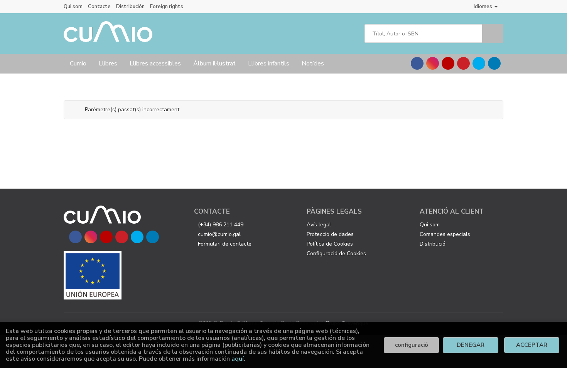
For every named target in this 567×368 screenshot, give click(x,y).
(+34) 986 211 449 (220, 224)
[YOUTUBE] (448, 63)
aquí (237, 359)
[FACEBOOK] (417, 63)
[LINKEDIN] (494, 63)
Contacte (99, 6)
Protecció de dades (330, 234)
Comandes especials (445, 234)
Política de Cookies (330, 244)
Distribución (130, 6)
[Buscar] (492, 33)
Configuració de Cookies (336, 253)
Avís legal (319, 224)
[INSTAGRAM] (432, 63)
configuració (411, 345)
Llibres (108, 63)
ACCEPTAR (531, 345)
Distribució (433, 244)
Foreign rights (166, 6)
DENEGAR (470, 345)
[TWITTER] (478, 63)
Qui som (73, 6)
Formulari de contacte (224, 244)
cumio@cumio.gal (219, 234)
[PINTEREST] (463, 63)
